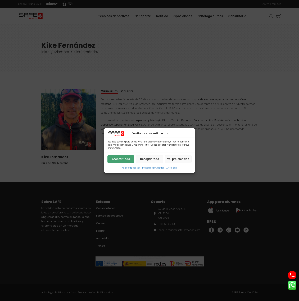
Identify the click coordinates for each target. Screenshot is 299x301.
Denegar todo (149, 159)
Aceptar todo (121, 159)
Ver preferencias (178, 159)
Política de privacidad (153, 167)
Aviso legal (172, 167)
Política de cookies (131, 167)
